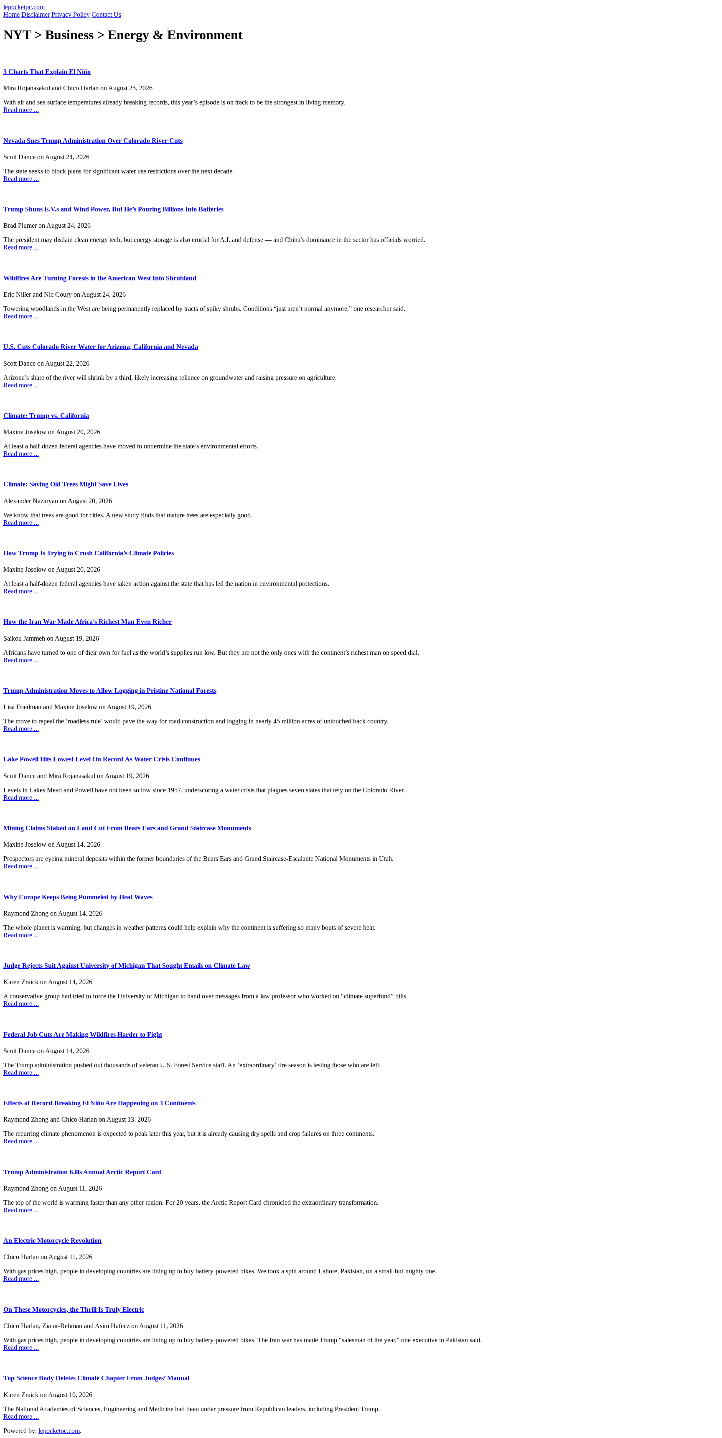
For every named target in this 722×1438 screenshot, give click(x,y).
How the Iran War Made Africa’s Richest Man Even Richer (87, 621)
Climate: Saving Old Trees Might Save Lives (65, 484)
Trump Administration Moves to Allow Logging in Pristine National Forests (109, 690)
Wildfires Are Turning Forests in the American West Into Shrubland (99, 278)
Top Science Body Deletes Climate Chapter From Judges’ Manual (96, 1378)
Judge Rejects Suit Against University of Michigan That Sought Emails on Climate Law (126, 965)
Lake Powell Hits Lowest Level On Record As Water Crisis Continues (101, 759)
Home (11, 14)
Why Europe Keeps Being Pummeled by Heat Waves (78, 897)
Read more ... (21, 109)
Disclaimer (35, 14)
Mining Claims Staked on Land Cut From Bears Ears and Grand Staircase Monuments (127, 828)
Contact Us (106, 14)
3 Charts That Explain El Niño (47, 71)
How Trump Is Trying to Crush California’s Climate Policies (88, 553)
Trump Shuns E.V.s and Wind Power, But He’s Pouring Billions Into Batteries (113, 209)
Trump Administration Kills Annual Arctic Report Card (82, 1172)
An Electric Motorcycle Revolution (52, 1240)
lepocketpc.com (24, 6)
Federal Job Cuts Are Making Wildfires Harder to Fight (82, 1034)
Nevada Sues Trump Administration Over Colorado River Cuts (93, 140)
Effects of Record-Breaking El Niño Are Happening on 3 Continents (99, 1103)
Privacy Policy (70, 14)
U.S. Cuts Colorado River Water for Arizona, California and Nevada (100, 346)
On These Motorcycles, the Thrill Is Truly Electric (73, 1309)
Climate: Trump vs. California (46, 415)
